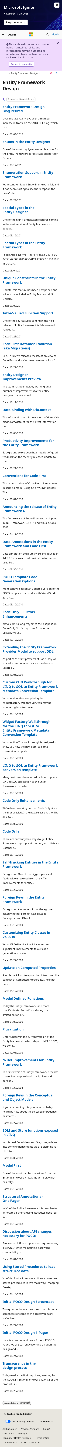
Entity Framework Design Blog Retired (24, 108)
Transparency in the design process (19, 1365)
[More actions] (56, 73)
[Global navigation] (3, 34)
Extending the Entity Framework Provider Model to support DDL (29, 649)
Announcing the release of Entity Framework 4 (30, 508)
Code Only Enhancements (24, 800)
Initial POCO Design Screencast (28, 1301)
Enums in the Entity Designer (26, 142)
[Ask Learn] (51, 73)
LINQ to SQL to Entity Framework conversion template (30, 767)
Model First (12, 1165)
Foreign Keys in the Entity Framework (24, 899)
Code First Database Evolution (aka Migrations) (27, 346)
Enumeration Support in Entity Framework (28, 174)
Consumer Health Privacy (16, 1437)
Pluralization (13, 1029)
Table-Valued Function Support (28, 313)
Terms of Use (42, 1437)
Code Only (11, 831)
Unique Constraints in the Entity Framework (29, 280)
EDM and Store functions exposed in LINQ (30, 1132)
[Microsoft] (31, 34)
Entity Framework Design (24, 73)
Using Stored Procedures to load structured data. (29, 1268)
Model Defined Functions (23, 998)
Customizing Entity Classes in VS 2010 (26, 934)
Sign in (55, 34)
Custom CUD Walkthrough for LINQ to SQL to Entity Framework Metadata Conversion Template (30, 686)
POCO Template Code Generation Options (20, 579)
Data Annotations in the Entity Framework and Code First (28, 543)
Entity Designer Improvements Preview (22, 376)
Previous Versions (30, 1428)
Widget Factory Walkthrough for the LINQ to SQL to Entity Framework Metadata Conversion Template (27, 728)
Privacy (21, 1433)
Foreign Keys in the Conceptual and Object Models (28, 1097)
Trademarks (9, 1442)
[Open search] (47, 34)
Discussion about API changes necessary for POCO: (27, 1233)
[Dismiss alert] (56, 5)
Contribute (8, 1433)
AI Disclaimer (10, 1428)
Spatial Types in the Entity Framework (24, 245)
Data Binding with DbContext (27, 410)
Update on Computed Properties (29, 967)
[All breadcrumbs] (5, 73)
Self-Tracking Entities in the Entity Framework (30, 864)
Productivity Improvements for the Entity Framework (28, 442)
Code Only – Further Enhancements (19, 614)
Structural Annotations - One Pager (23, 1198)
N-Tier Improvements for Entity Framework (28, 1062)
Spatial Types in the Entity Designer (18, 209)
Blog (45, 1428)
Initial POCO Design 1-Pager (25, 1332)
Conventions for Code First (24, 475)
